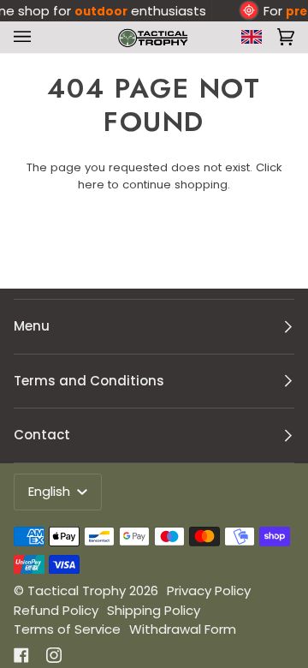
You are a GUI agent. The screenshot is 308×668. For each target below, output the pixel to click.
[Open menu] (26, 37)
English (51, 491)
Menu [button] (32, 326)
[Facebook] (21, 655)
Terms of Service (67, 629)
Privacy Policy (209, 590)
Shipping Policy (153, 610)
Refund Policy (56, 610)
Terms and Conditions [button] (89, 381)
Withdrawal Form (182, 629)
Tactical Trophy (76, 590)
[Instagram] (54, 655)
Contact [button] (42, 435)
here (91, 184)
